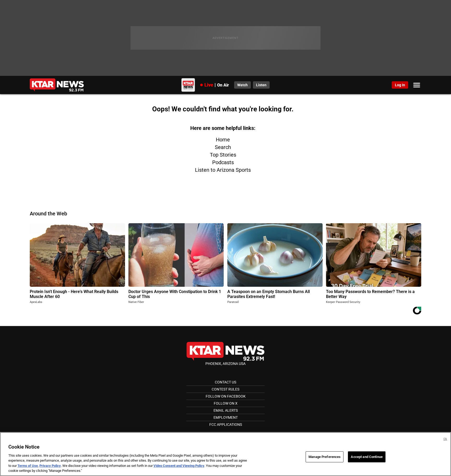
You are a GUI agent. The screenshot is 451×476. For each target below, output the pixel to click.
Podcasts (223, 162)
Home (223, 139)
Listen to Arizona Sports (223, 170)
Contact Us (225, 382)
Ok (445, 439)
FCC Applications (225, 424)
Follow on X (226, 403)
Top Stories (223, 155)
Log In (400, 85)
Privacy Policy (50, 466)
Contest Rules (225, 389)
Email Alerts (225, 410)
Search (223, 147)
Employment (225, 417)
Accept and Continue (366, 457)
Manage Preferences (324, 457)
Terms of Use (27, 466)
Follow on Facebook (226, 396)
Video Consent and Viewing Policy (178, 466)
